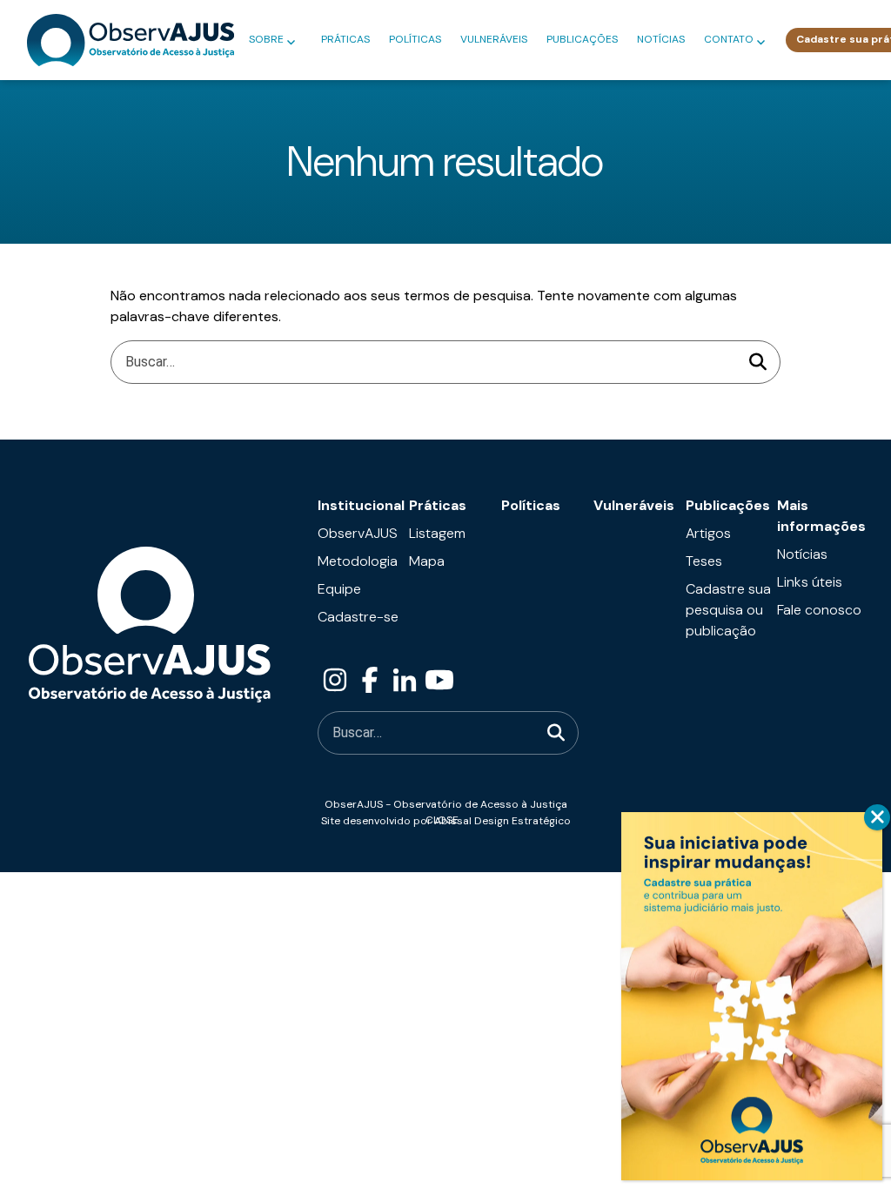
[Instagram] (335, 679)
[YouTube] (439, 679)
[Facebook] (369, 679)
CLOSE (877, 817)
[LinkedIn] (404, 679)
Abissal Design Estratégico (502, 821)
